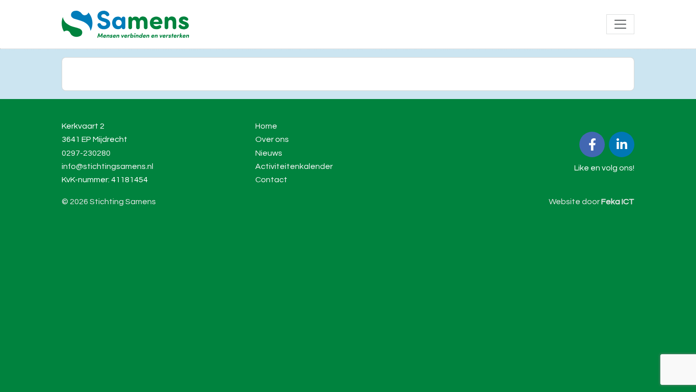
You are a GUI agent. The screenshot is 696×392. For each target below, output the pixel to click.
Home (266, 126)
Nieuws (268, 153)
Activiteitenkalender (294, 166)
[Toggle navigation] (620, 24)
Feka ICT (617, 202)
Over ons (272, 139)
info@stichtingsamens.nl (107, 166)
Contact (271, 180)
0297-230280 (86, 153)
